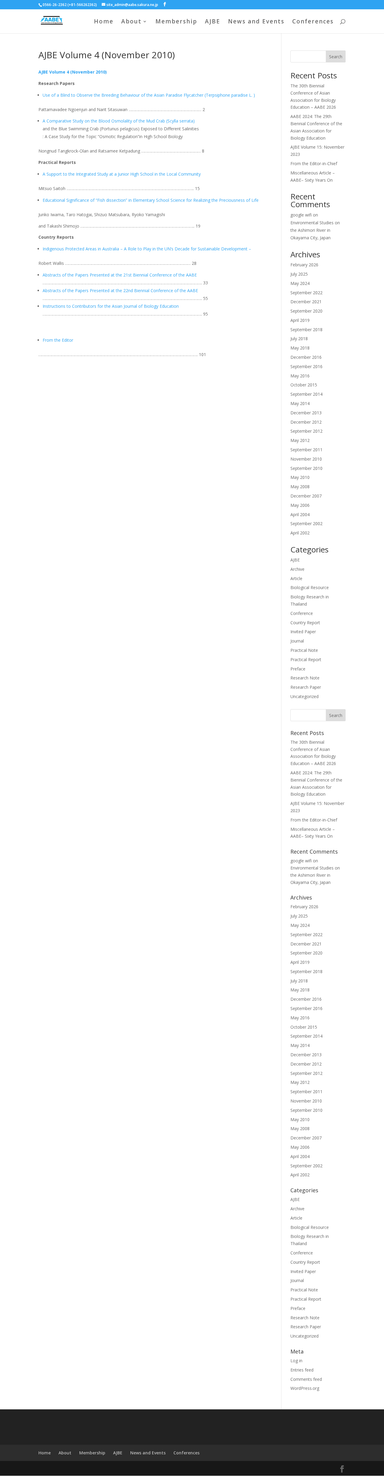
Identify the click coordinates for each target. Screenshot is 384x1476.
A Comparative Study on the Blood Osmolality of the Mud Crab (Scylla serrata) (119, 121)
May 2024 (300, 283)
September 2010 (306, 468)
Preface (297, 669)
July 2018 (299, 338)
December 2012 (306, 422)
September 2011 (306, 449)
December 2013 (306, 413)
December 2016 (306, 357)
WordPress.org (304, 1388)
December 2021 (306, 301)
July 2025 (299, 274)
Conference (301, 613)
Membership (176, 22)
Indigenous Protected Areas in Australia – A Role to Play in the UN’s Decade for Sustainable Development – (147, 249)
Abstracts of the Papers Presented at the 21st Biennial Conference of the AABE (120, 275)
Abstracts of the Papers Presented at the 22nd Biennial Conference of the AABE (120, 290)
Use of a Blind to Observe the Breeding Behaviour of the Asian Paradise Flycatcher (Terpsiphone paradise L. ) (149, 95)
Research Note (305, 678)
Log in (296, 1360)
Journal (297, 641)
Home (103, 22)
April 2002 (300, 533)
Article (296, 578)
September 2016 (306, 366)
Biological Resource (309, 587)
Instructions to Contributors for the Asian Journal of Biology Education (111, 306)
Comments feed (306, 1379)
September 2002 (306, 523)
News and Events (256, 22)
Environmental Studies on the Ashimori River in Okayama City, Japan (315, 230)
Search (335, 56)
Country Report (305, 622)
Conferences (313, 22)
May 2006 (300, 505)
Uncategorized (304, 696)
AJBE (212, 22)
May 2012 (300, 440)
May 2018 (300, 348)
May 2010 (300, 477)
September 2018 (306, 329)
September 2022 (306, 292)
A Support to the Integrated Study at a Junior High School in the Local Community (122, 174)
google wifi (301, 215)
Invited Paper (303, 631)
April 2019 (300, 320)
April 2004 (300, 514)
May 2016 (300, 376)
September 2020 (306, 311)
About (131, 22)
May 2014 (300, 403)
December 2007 (306, 496)
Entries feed (302, 1370)
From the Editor (58, 340)
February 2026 (304, 265)
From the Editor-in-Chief (313, 163)
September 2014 (306, 394)
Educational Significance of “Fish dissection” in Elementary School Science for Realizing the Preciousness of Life (151, 200)
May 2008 (300, 486)
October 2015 (303, 385)
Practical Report (305, 659)
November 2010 (306, 459)
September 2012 (306, 431)
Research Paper (305, 687)
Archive (297, 569)
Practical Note (304, 650)
